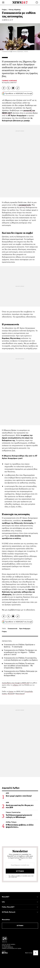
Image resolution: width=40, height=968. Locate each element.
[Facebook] (4, 88)
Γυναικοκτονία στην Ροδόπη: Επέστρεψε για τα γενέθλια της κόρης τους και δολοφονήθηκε (20, 673)
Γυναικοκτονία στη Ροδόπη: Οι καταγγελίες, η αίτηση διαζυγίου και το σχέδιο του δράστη (21, 659)
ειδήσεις (15, 685)
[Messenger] (13, 88)
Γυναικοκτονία (12, 628)
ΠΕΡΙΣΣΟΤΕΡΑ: (7, 641)
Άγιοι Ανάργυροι (24, 628)
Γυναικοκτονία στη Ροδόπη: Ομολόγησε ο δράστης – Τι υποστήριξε (19, 645)
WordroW (11, 693)
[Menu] (3, 2)
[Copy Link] (18, 88)
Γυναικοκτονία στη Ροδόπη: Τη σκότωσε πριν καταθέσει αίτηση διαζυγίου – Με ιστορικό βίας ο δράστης (19, 665)
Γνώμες (4, 9)
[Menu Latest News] (37, 2)
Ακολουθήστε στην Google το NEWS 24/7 (16, 683)
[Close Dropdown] (37, 896)
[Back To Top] (35, 952)
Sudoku (4, 693)
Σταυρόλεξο (29, 691)
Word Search (20, 693)
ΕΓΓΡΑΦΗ (20, 925)
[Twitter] (8, 88)
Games (11, 691)
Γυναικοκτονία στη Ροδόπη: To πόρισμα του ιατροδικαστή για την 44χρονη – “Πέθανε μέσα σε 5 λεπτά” (20, 652)
